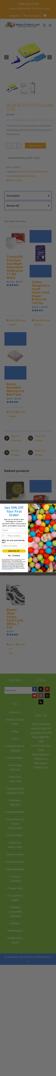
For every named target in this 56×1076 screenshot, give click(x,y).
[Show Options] (25, 546)
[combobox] (4, 536)
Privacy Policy (5, 569)
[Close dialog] (53, 505)
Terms (11, 569)
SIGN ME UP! (14, 551)
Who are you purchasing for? (13, 541)
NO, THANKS (14, 556)
